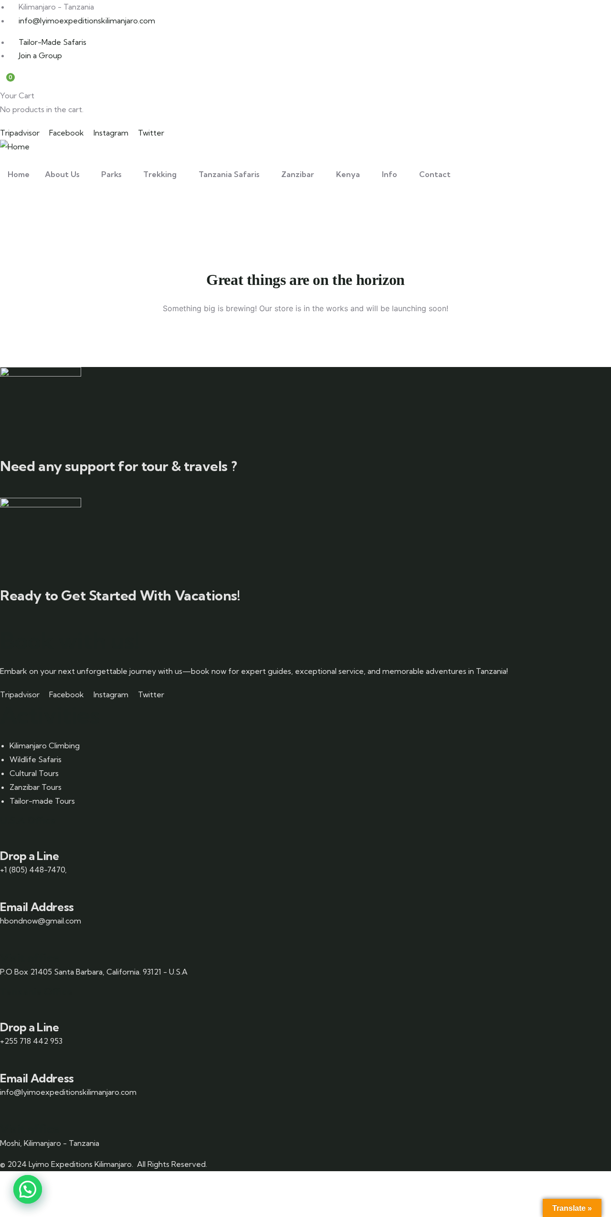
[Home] (15, 147)
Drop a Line (29, 856)
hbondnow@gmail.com (40, 920)
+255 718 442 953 (31, 1041)
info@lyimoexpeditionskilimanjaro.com (68, 1092)
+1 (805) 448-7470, (33, 869)
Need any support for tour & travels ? (118, 466)
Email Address (37, 907)
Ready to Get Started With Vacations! (120, 595)
